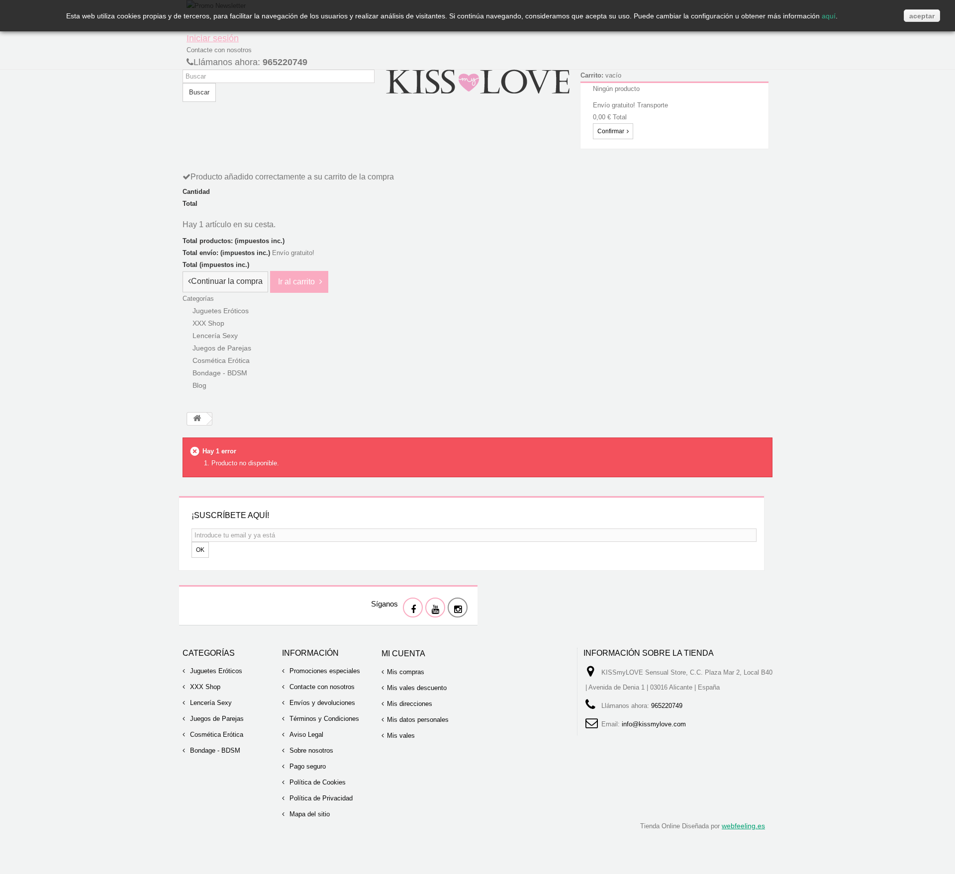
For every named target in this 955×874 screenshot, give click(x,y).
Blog (199, 385)
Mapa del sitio (308, 814)
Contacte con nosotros (219, 50)
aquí (829, 16)
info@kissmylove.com (654, 724)
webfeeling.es (743, 826)
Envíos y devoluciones (321, 702)
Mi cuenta (403, 653)
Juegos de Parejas (216, 718)
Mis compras (405, 672)
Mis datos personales (418, 719)
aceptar (922, 16)
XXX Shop (204, 687)
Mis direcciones (409, 703)
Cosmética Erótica (215, 734)
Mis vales (401, 735)
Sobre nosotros (310, 750)
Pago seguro (306, 766)
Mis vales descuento (417, 688)
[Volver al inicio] (197, 419)
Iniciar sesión (213, 38)
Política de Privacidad (320, 798)
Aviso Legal (305, 734)
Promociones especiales (323, 671)
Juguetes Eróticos (215, 671)
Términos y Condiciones (323, 718)
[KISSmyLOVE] (477, 81)
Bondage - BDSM (219, 373)
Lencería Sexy (210, 702)
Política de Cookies (316, 782)
